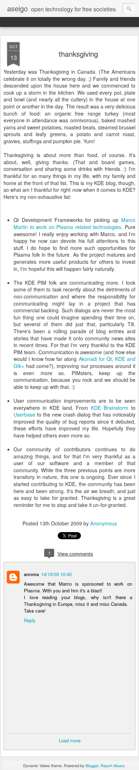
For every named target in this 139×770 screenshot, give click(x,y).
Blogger (92, 765)
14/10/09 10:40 (56, 574)
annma (31, 574)
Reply (30, 620)
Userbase (24, 414)
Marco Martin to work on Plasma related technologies (74, 223)
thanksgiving (78, 54)
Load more (70, 740)
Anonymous (103, 523)
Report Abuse (112, 765)
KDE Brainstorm (109, 407)
